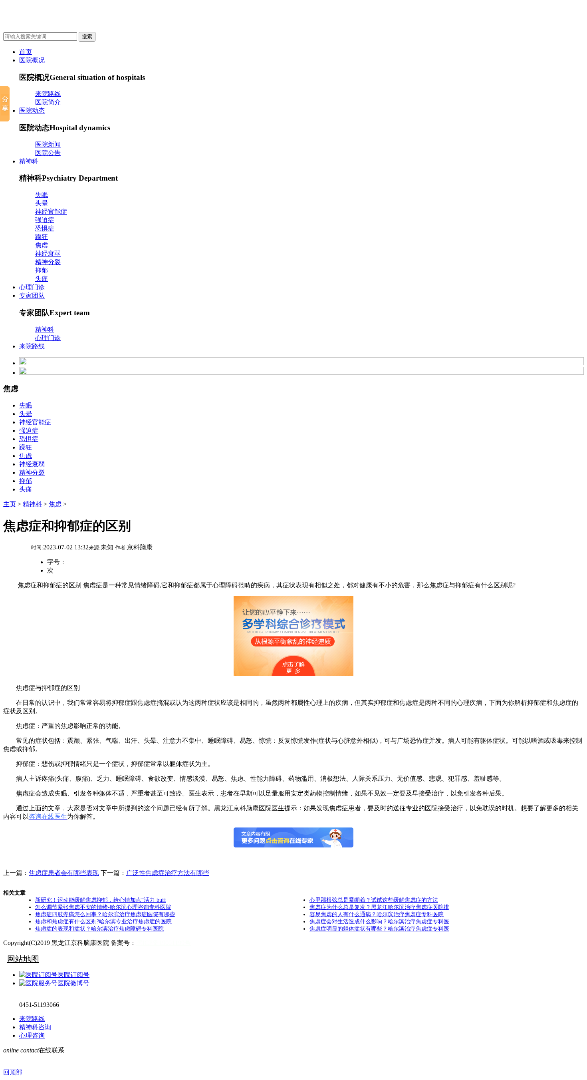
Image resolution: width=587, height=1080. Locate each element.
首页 (25, 51)
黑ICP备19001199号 (163, 942)
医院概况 (32, 60)
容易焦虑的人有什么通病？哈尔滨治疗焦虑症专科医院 (376, 914)
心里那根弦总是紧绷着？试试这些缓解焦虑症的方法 (373, 900)
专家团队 (32, 295)
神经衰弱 (48, 253)
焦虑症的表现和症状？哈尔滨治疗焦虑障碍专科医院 (99, 929)
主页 (9, 504)
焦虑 (41, 245)
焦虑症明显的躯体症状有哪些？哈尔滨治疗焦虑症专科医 (379, 929)
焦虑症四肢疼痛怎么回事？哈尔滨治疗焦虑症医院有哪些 (105, 914)
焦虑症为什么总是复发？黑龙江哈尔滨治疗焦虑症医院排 (379, 907)
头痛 (41, 278)
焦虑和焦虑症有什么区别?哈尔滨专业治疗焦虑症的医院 (103, 922)
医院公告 (48, 152)
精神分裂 (48, 262)
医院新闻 (48, 144)
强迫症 (44, 220)
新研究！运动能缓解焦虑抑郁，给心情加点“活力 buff (100, 900)
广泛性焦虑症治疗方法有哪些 (167, 872)
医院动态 (32, 110)
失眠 (41, 194)
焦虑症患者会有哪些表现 (64, 872)
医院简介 (48, 102)
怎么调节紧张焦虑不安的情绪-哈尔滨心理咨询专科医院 (103, 907)
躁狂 (41, 236)
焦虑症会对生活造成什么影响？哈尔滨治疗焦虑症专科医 (379, 922)
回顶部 (12, 1072)
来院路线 (48, 93)
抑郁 (41, 270)
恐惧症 (44, 228)
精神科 (28, 161)
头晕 (41, 203)
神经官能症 (51, 211)
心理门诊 (32, 287)
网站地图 (23, 959)
